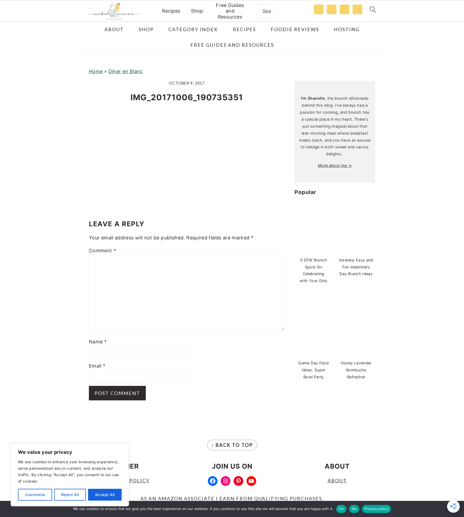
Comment (102, 250)
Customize (35, 494)
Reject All (70, 494)
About (337, 480)
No (354, 509)
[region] (70, 474)
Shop (197, 11)
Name (98, 341)
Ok (341, 509)
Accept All (105, 494)
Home (96, 71)
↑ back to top (232, 445)
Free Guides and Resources (230, 11)
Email (97, 366)
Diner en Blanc (125, 71)
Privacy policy (376, 509)
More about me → (335, 165)
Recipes (171, 11)
